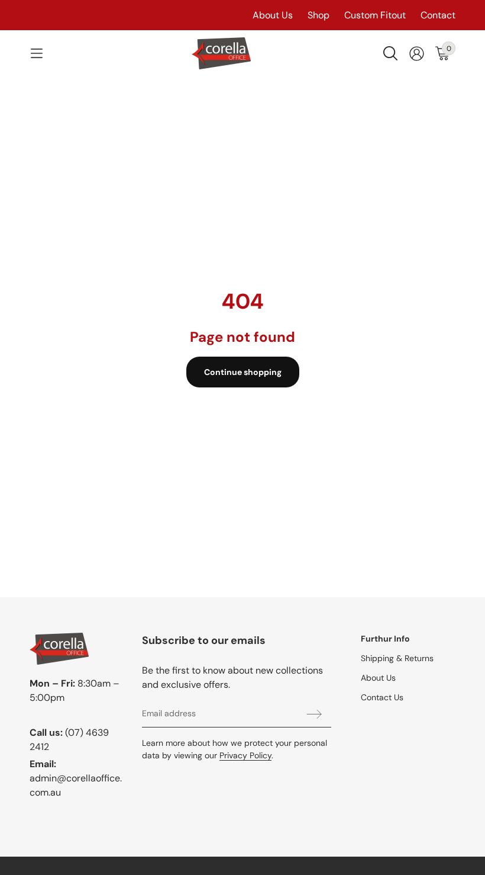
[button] (37, 53)
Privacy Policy (245, 755)
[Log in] (416, 53)
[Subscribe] (314, 714)
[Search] (390, 53)
